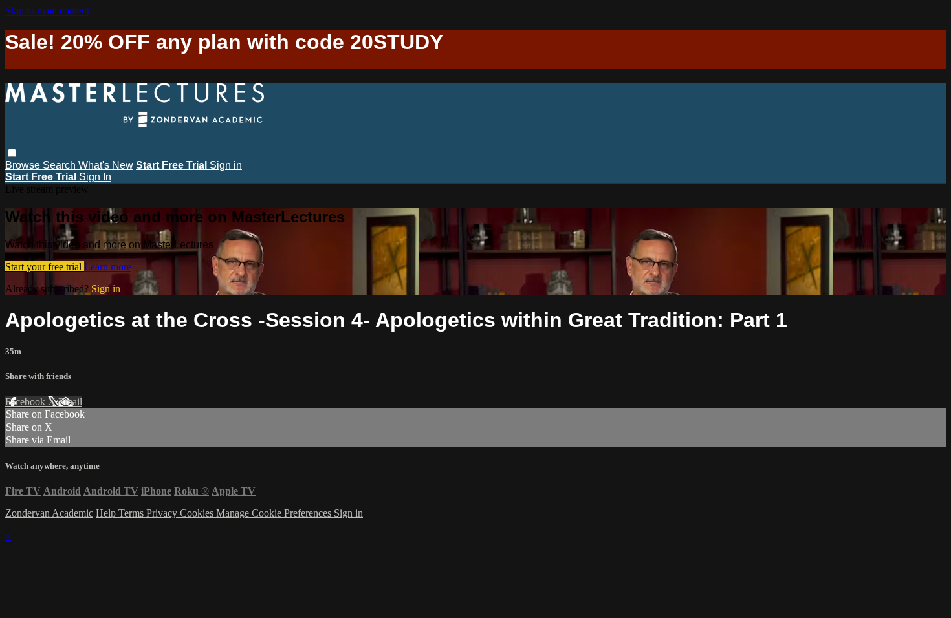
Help (107, 512)
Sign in (226, 165)
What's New (105, 165)
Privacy (163, 512)
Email (70, 401)
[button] (12, 153)
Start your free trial (44, 266)
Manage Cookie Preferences (275, 512)
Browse (24, 165)
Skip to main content (47, 10)
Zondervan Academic (49, 512)
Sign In (95, 176)
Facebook (26, 401)
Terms (132, 512)
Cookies (198, 512)
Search (60, 165)
